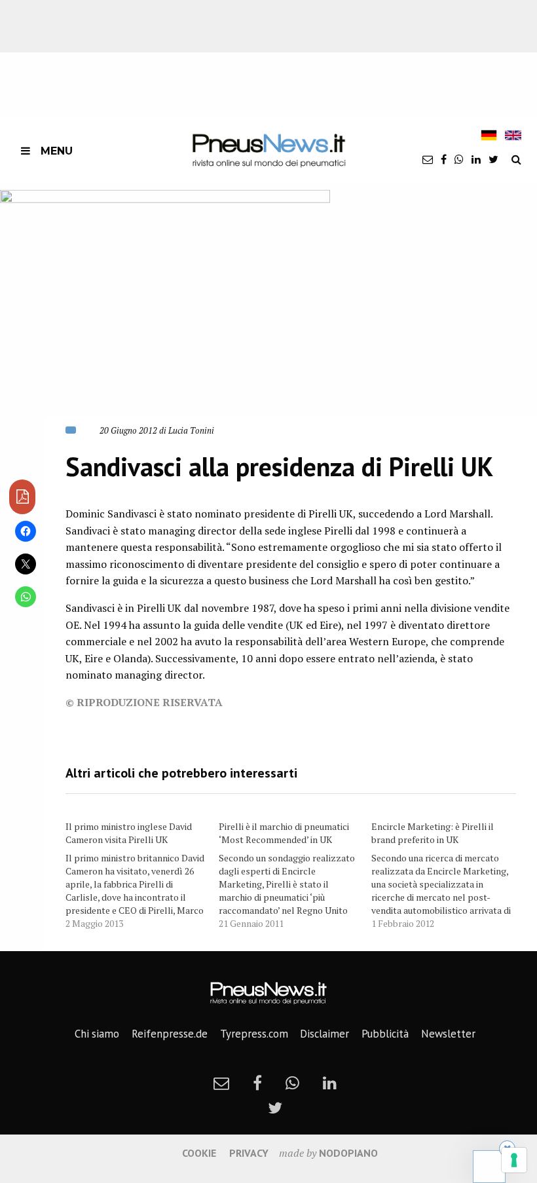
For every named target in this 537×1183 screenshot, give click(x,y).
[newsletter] (427, 159)
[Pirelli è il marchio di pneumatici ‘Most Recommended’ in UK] (295, 872)
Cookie (199, 1152)
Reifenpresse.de (170, 1033)
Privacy (248, 1152)
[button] (165, 315)
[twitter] (493, 159)
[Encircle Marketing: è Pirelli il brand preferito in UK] (448, 872)
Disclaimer (324, 1033)
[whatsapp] (459, 159)
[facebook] (444, 159)
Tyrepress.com (254, 1033)
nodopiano (348, 1152)
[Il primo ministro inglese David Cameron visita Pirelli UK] (142, 872)
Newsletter (448, 1033)
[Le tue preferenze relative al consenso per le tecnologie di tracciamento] (514, 1160)
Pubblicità (385, 1033)
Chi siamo (97, 1033)
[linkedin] (476, 159)
